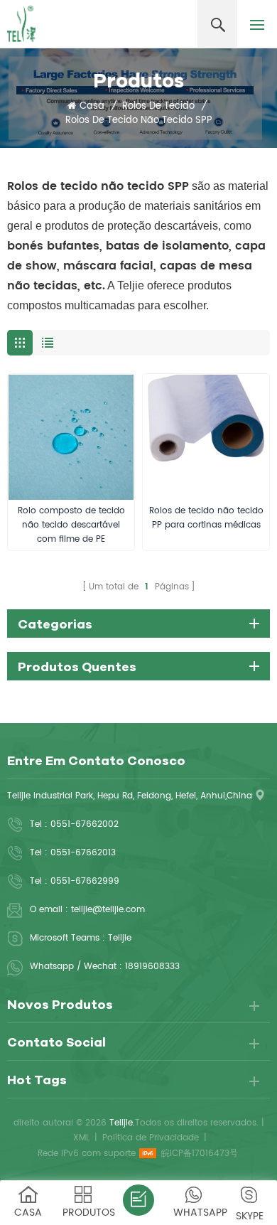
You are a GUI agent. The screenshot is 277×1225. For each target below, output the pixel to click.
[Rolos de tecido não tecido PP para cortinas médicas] (205, 437)
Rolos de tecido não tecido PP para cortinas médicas (206, 518)
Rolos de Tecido (158, 107)
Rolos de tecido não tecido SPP (138, 121)
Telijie (119, 938)
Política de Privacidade (150, 1138)
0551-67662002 (84, 824)
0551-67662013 (83, 853)
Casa (92, 107)
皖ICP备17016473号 (199, 1153)
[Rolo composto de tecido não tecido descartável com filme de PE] (71, 437)
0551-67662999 (84, 881)
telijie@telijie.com (108, 909)
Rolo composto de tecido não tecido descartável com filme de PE (71, 525)
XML (81, 1138)
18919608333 (152, 966)
